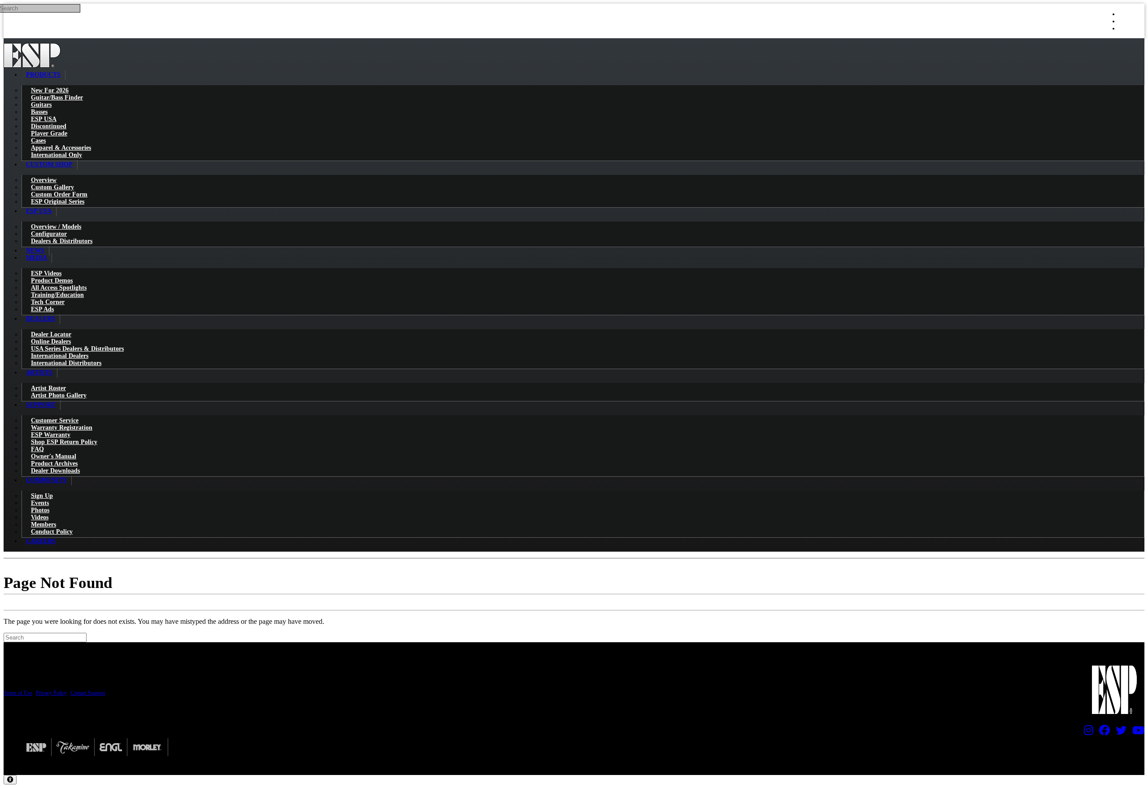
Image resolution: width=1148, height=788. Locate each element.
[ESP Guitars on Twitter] (1118, 732)
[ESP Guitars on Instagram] (1086, 732)
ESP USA (39, 211)
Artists (39, 372)
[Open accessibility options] (10, 779)
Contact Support (87, 693)
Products (43, 74)
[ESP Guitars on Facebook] (1102, 732)
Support (41, 404)
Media (36, 257)
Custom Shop (49, 164)
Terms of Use (18, 693)
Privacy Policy (51, 693)
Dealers (40, 318)
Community (46, 480)
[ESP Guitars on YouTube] (1136, 732)
